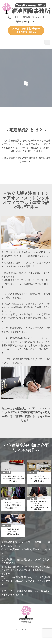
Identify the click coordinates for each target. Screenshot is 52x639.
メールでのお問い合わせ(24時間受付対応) (26, 30)
